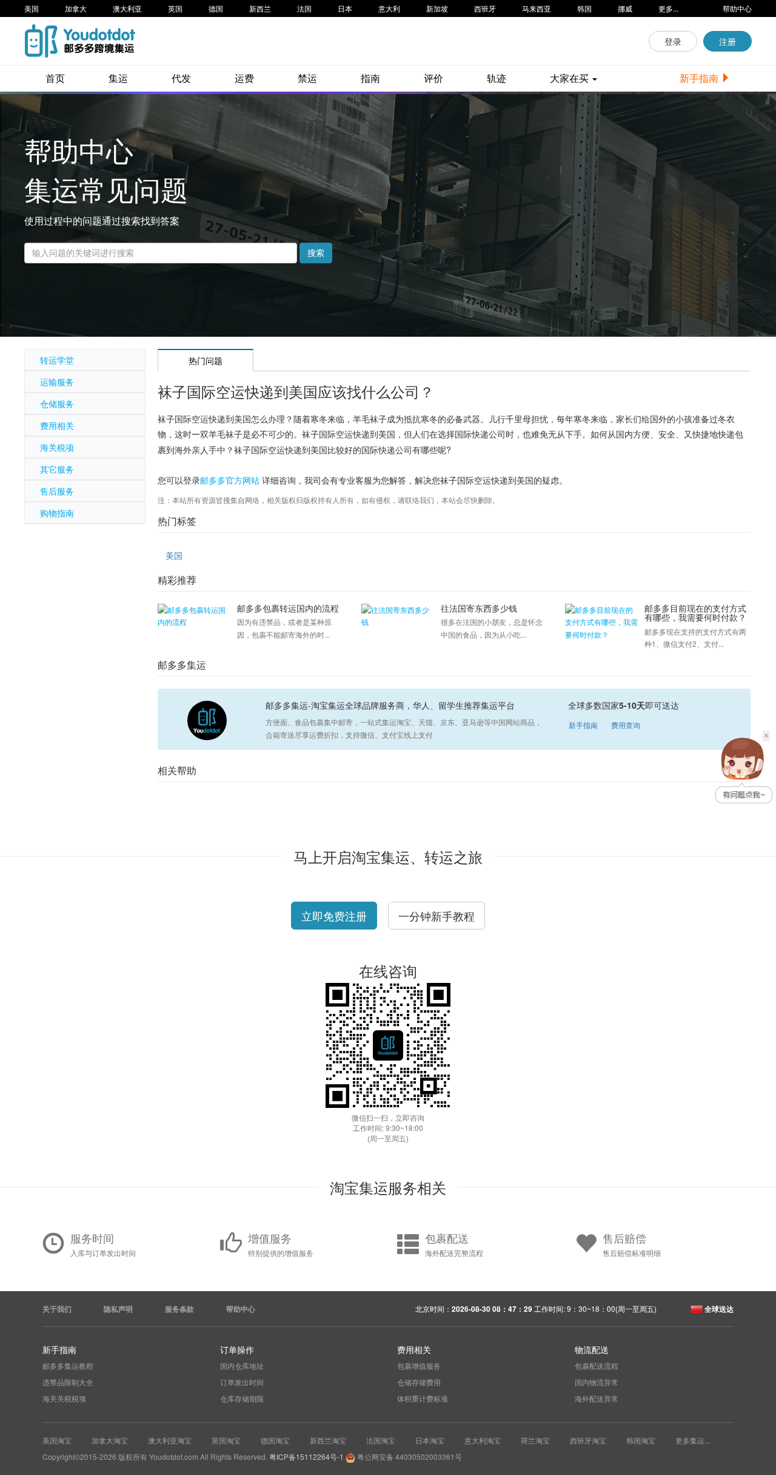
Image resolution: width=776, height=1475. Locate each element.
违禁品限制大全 (67, 1382)
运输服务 (57, 382)
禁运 (307, 78)
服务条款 (179, 1309)
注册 (727, 41)
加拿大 (76, 8)
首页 (55, 78)
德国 (216, 8)
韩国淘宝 (640, 1440)
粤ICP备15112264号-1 (306, 1456)
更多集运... (692, 1440)
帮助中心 (737, 8)
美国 (31, 8)
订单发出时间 (242, 1382)
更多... (668, 8)
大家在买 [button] (570, 78)
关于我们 (57, 1309)
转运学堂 (57, 360)
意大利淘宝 (482, 1440)
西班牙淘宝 (588, 1440)
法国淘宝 (380, 1440)
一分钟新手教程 (436, 915)
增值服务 (270, 1238)
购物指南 (57, 513)
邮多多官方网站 (229, 480)
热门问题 (205, 360)
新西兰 (260, 8)
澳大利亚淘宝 (170, 1440)
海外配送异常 (596, 1398)
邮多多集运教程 (67, 1365)
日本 (345, 8)
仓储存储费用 (419, 1382)
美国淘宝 (57, 1440)
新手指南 (700, 78)
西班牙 (485, 8)
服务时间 (92, 1238)
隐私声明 (118, 1309)
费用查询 (625, 725)
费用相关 (57, 425)
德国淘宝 (275, 1440)
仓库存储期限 (242, 1398)
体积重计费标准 (422, 1398)
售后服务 (57, 491)
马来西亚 (536, 8)
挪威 (625, 8)
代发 (181, 78)
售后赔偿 (624, 1238)
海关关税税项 (64, 1398)
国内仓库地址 (242, 1365)
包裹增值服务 (419, 1365)
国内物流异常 (596, 1382)
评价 (433, 78)
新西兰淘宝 (328, 1440)
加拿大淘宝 (110, 1440)
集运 (118, 78)
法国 (304, 8)
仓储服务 (57, 403)
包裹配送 (447, 1238)
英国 (175, 8)
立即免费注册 (334, 915)
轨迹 (496, 78)
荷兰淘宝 (535, 1440)
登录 (672, 41)
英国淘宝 (226, 1440)
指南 (370, 78)
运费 (244, 78)
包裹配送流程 (596, 1365)
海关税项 (57, 447)
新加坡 (437, 8)
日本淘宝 (429, 1440)
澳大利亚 (127, 8)
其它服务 (57, 469)
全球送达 (718, 1309)
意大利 (389, 8)
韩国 (584, 8)
